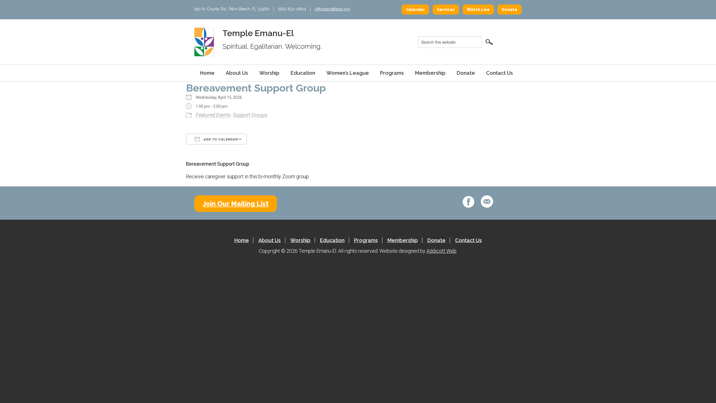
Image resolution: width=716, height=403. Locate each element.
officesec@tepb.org (332, 9)
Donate (509, 9)
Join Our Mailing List (235, 204)
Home (207, 73)
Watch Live (478, 9)
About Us (237, 73)
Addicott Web (441, 251)
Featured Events (213, 115)
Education (303, 73)
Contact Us (499, 73)
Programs (392, 73)
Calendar (415, 9)
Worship (269, 73)
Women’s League (347, 73)
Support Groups (250, 115)
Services (446, 9)
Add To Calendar (220, 139)
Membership (430, 73)
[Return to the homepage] (204, 41)
